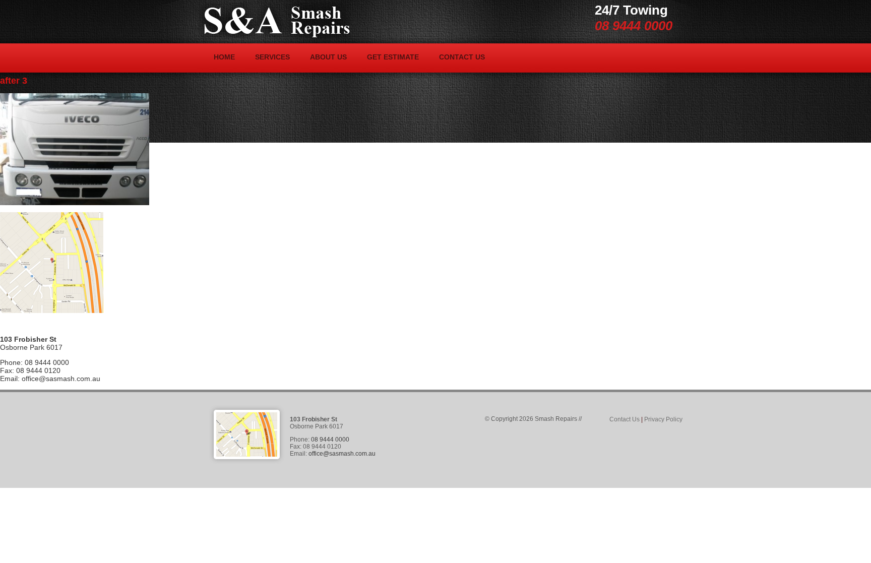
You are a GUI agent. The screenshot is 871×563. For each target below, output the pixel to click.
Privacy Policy (663, 419)
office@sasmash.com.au (61, 378)
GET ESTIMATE (393, 57)
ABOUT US (328, 57)
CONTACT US (462, 57)
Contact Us (624, 419)
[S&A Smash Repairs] (274, 20)
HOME (224, 57)
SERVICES (272, 57)
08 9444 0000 (633, 25)
